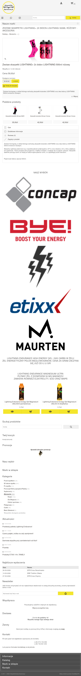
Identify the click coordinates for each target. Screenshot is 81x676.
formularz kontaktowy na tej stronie (22, 647)
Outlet (7, 508)
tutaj (62, 629)
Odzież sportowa (15, 502)
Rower (12, 497)
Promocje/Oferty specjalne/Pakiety (17, 489)
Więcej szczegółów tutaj (40, 608)
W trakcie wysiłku (11, 483)
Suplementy (9, 491)
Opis (9, 127)
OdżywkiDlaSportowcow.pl (17, 674)
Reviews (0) (12, 135)
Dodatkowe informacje (15, 131)
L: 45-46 (15, 81)
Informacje (7, 656)
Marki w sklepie (10, 663)
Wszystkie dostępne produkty (14, 513)
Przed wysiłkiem (10, 481)
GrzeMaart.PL (76, 674)
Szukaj (74, 17)
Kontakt (6, 667)
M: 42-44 (6, 81)
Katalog (4, 34)
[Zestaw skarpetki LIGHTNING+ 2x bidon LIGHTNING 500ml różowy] (41, 50)
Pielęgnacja (9, 505)
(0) (74, 4)
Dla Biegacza (13, 500)
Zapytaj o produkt (14, 139)
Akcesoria (12, 34)
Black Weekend (10, 510)
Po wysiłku (9, 486)
